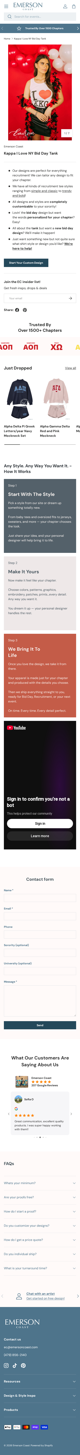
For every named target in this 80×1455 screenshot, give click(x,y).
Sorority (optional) (16, 945)
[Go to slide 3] (34, 1137)
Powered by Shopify (42, 1445)
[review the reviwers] (16, 1109)
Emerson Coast (13, 146)
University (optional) (18, 963)
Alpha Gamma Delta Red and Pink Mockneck (55, 431)
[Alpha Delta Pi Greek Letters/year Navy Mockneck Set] (20, 398)
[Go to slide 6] (43, 1137)
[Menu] (6, 6)
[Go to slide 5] (40, 1137)
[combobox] (40, 16)
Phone (8, 927)
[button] (74, 6)
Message (9, 981)
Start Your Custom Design (26, 262)
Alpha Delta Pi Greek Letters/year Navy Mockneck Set (19, 431)
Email (7, 908)
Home (7, 38)
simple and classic (44, 191)
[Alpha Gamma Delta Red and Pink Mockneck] (56, 398)
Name (7, 890)
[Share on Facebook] (17, 310)
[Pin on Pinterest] (25, 310)
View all (70, 368)
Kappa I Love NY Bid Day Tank (30, 38)
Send (40, 1025)
